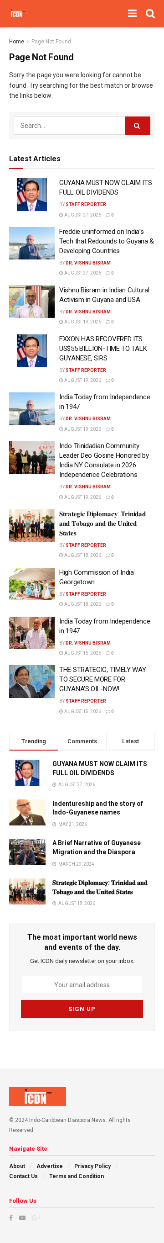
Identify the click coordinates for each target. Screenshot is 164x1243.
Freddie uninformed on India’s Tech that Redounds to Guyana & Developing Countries (106, 241)
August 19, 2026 (82, 321)
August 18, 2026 (82, 555)
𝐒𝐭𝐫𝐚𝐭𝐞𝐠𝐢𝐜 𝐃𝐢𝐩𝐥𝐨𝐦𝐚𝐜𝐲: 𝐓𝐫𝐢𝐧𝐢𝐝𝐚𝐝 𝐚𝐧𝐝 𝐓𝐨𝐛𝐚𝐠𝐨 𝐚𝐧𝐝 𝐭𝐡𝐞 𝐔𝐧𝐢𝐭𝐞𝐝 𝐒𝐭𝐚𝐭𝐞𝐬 (102, 523)
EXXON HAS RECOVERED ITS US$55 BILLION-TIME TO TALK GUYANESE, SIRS (103, 348)
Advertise (49, 1166)
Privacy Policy (92, 1166)
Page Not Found (51, 41)
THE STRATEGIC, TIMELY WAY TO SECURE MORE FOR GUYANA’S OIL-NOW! (102, 679)
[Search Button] (137, 125)
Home (16, 41)
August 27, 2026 (82, 214)
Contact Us (23, 1176)
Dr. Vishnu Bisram (88, 262)
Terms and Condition (76, 1176)
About (17, 1166)
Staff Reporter (86, 204)
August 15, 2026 (82, 653)
